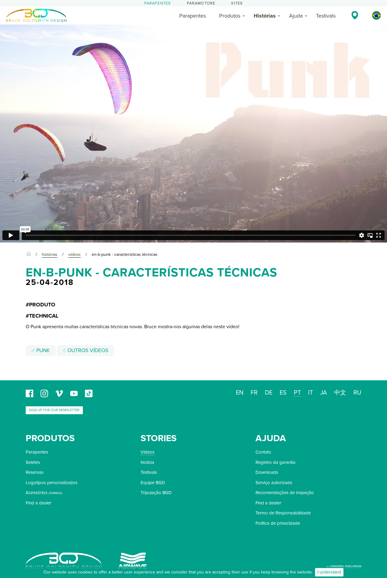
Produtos (229, 15)
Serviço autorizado (273, 482)
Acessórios (36, 492)
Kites (237, 3)
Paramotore (201, 3)
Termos (55, 493)
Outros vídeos (87, 350)
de (268, 392)
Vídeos (147, 452)
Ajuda (296, 15)
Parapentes (157, 3)
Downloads (266, 472)
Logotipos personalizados (51, 482)
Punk (42, 350)
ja (323, 392)
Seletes (33, 462)
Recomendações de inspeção (284, 492)
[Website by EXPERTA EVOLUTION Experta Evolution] (344, 564)
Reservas (35, 472)
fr (254, 392)
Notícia (147, 462)
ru (357, 392)
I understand (329, 572)
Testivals (326, 15)
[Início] (29, 254)
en (239, 392)
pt (297, 392)
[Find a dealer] (354, 15)
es (283, 392)
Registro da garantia (275, 462)
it (310, 392)
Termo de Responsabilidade (283, 513)
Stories (159, 438)
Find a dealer (38, 503)
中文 (340, 392)
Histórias (265, 15)
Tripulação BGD (156, 492)
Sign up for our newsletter (54, 410)
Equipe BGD (153, 482)
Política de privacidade (277, 523)
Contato (263, 452)
